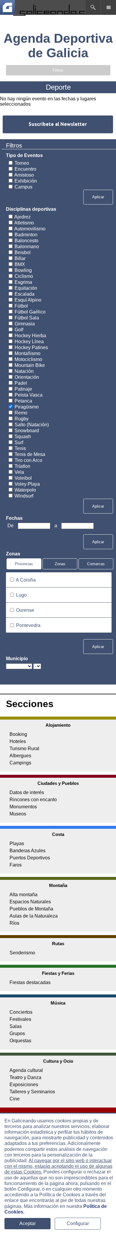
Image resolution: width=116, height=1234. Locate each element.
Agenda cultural (26, 1070)
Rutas (58, 943)
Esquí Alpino (28, 299)
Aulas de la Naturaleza (34, 915)
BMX (20, 264)
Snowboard (27, 430)
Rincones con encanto (33, 799)
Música (58, 1002)
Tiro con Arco (28, 460)
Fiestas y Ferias (58, 973)
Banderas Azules (28, 850)
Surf (19, 442)
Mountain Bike (30, 365)
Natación (24, 371)
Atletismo (24, 222)
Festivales (20, 1019)
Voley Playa (27, 484)
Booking (18, 734)
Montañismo (27, 353)
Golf (19, 329)
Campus (23, 186)
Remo (21, 412)
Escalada (25, 294)
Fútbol (21, 305)
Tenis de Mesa (30, 454)
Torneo (22, 163)
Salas (16, 1026)
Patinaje (23, 389)
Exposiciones (24, 1084)
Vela (19, 472)
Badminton (26, 234)
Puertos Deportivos (30, 857)
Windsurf (24, 495)
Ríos (14, 923)
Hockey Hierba (30, 335)
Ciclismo (24, 276)
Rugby (22, 418)
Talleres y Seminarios (32, 1091)
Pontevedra (28, 625)
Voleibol (23, 478)
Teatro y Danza (25, 1077)
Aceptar (27, 1223)
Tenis (20, 448)
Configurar (78, 1223)
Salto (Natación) (32, 424)
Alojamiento (58, 725)
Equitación (26, 288)
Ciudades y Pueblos (58, 783)
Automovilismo (30, 228)
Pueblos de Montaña (31, 908)
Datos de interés (27, 792)
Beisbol (23, 252)
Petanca (23, 400)
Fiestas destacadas (30, 982)
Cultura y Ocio (58, 1061)
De (11, 525)
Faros (16, 864)
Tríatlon (22, 466)
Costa (58, 834)
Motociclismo (28, 359)
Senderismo (22, 952)
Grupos (17, 1033)
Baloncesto (26, 240)
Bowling (23, 270)
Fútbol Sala (27, 317)
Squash (23, 436)
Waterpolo (25, 489)
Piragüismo (27, 406)
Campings (20, 762)
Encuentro (25, 169)
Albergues (20, 755)
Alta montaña (23, 894)
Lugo (21, 595)
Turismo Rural (24, 748)
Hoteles (18, 741)
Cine (15, 1098)
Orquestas (20, 1040)
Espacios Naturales (30, 901)
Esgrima (23, 282)
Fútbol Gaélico (30, 311)
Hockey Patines (31, 347)
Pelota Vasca (29, 394)
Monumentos (23, 806)
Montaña (58, 885)
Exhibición (26, 180)
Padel (21, 383)
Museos (18, 813)
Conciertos (21, 1012)
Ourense (25, 610)
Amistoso (24, 175)
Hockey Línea (29, 341)
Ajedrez (22, 216)
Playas (17, 843)
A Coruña (26, 579)
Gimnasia (25, 323)
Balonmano (27, 246)
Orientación (27, 377)
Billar (20, 258)
